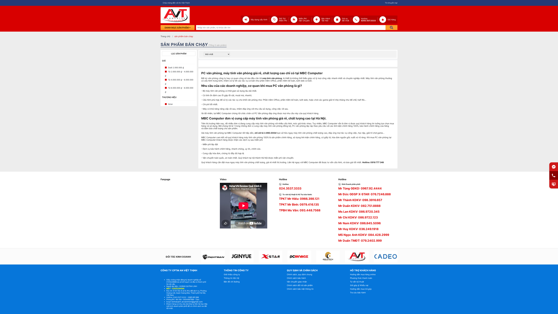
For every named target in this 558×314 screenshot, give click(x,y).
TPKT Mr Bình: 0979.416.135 (299, 204)
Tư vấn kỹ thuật (357, 282)
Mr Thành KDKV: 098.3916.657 (360, 200)
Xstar (170, 104)
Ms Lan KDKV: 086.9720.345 (359, 211)
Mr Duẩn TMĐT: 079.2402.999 (360, 240)
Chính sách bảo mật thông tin (300, 289)
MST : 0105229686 (175, 288)
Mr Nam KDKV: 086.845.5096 (359, 223)
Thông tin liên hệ (231, 278)
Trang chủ (165, 36)
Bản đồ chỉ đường (232, 282)
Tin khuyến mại (391, 3)
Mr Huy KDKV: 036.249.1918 (358, 229)
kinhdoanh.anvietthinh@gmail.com (187, 302)
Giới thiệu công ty (232, 274)
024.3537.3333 (290, 188)
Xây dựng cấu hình (259, 20)
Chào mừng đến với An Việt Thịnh (176, 3)
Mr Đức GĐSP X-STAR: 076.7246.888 (364, 194)
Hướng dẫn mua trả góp (361, 289)
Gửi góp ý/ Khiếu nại (359, 285)
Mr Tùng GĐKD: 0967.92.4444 (360, 188)
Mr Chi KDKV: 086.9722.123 (358, 217)
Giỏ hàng (392, 20)
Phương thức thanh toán (361, 278)
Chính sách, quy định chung (299, 274)
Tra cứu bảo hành (358, 292)
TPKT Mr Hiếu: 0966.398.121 (299, 198)
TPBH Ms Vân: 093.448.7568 (299, 210)
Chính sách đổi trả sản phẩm (300, 285)
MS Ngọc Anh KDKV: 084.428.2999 (363, 235)
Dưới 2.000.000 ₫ (176, 67)
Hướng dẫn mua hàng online (363, 274)
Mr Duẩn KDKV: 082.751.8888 (359, 206)
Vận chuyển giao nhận (297, 282)
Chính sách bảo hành (296, 278)
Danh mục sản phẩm (177, 27)
